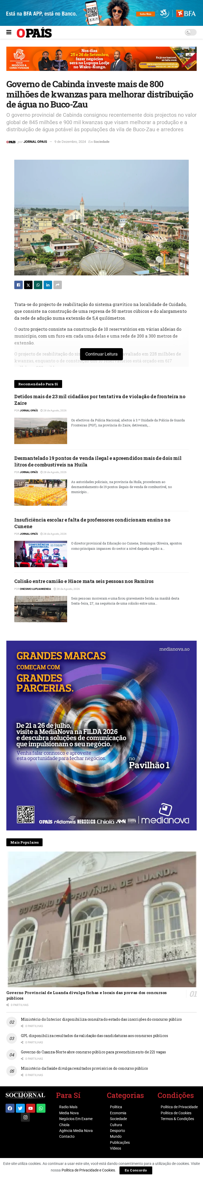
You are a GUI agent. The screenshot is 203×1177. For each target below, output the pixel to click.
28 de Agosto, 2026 (55, 410)
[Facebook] (10, 1108)
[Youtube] (30, 1108)
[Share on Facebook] (18, 285)
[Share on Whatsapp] (38, 285)
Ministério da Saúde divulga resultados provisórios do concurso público (84, 1068)
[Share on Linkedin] (48, 285)
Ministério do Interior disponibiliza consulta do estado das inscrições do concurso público (101, 1019)
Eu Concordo (136, 1170)
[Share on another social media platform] (57, 285)
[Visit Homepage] (34, 32)
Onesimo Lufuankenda (35, 588)
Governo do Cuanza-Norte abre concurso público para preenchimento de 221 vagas (93, 1051)
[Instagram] (25, 1117)
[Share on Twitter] (28, 285)
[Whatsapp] (40, 1108)
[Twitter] (20, 1108)
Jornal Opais (35, 142)
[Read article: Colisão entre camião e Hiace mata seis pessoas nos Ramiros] (40, 609)
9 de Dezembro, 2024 (70, 142)
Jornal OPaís (29, 410)
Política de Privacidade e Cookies (88, 1170)
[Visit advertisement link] (101, 63)
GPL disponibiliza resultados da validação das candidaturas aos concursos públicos (94, 1035)
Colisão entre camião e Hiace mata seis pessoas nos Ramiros (84, 581)
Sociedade (101, 142)
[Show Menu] (8, 32)
